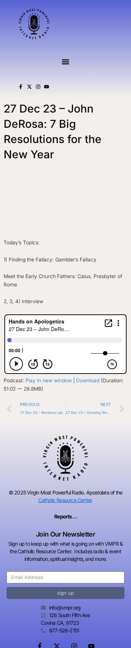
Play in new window (48, 380)
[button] (65, 62)
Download (87, 380)
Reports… (65, 516)
